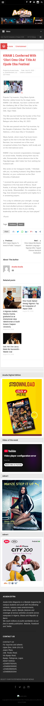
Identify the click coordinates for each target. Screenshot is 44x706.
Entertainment (21, 46)
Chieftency (12, 224)
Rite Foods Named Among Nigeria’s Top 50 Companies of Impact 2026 (31, 304)
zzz (16, 72)
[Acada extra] (22, 13)
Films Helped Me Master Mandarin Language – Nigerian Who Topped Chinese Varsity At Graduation (32, 246)
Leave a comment (26, 72)
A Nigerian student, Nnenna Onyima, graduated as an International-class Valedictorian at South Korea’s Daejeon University (11, 319)
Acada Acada (17, 266)
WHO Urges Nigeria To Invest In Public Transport (12, 243)
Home (10, 46)
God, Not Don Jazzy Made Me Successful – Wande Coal (11, 349)
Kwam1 (21, 224)
